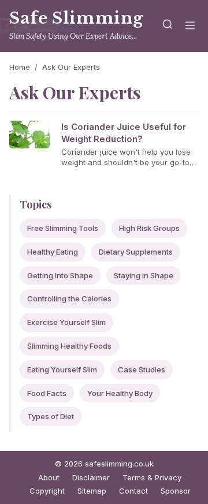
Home (19, 67)
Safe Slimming (76, 18)
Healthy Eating (52, 251)
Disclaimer (91, 477)
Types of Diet (50, 416)
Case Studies (141, 369)
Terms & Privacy (151, 477)
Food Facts (46, 393)
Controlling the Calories (69, 298)
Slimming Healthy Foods (69, 345)
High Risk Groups (149, 228)
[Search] (167, 26)
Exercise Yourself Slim (66, 322)
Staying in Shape (143, 275)
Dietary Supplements (136, 251)
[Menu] (190, 26)
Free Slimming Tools (62, 228)
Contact (133, 490)
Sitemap (91, 490)
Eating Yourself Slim (62, 369)
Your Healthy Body (120, 393)
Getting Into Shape (60, 275)
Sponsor (176, 490)
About (49, 477)
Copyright (47, 490)
